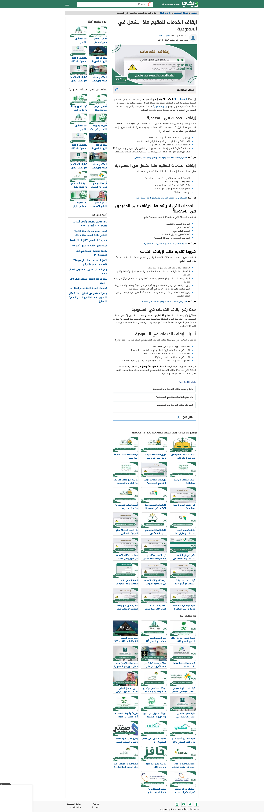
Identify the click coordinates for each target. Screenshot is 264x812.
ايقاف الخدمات (181, 99)
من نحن (96, 804)
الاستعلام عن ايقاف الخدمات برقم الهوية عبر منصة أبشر (161, 198)
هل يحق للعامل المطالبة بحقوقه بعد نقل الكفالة (164, 302)
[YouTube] (183, 804)
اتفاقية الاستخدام (74, 807)
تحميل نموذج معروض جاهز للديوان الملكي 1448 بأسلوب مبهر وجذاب (90, 233)
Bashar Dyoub (164, 36)
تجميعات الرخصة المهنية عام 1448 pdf (88, 288)
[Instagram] (177, 804)
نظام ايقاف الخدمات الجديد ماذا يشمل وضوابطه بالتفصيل (160, 157)
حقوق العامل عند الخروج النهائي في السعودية (165, 244)
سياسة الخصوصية (74, 804)
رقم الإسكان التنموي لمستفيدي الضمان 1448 (88, 272)
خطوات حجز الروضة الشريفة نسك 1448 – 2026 (88, 281)
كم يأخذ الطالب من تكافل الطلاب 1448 (88, 240)
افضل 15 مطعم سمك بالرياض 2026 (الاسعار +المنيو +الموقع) (90, 262)
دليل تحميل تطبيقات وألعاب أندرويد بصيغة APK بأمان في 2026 (90, 224)
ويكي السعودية (160, 106)
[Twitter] (190, 804)
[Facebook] (196, 804)
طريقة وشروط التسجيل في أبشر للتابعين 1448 (91, 253)
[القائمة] (67, 4)
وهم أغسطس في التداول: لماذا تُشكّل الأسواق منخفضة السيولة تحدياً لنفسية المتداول (88, 297)
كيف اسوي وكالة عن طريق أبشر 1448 (88, 246)
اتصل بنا (95, 807)
